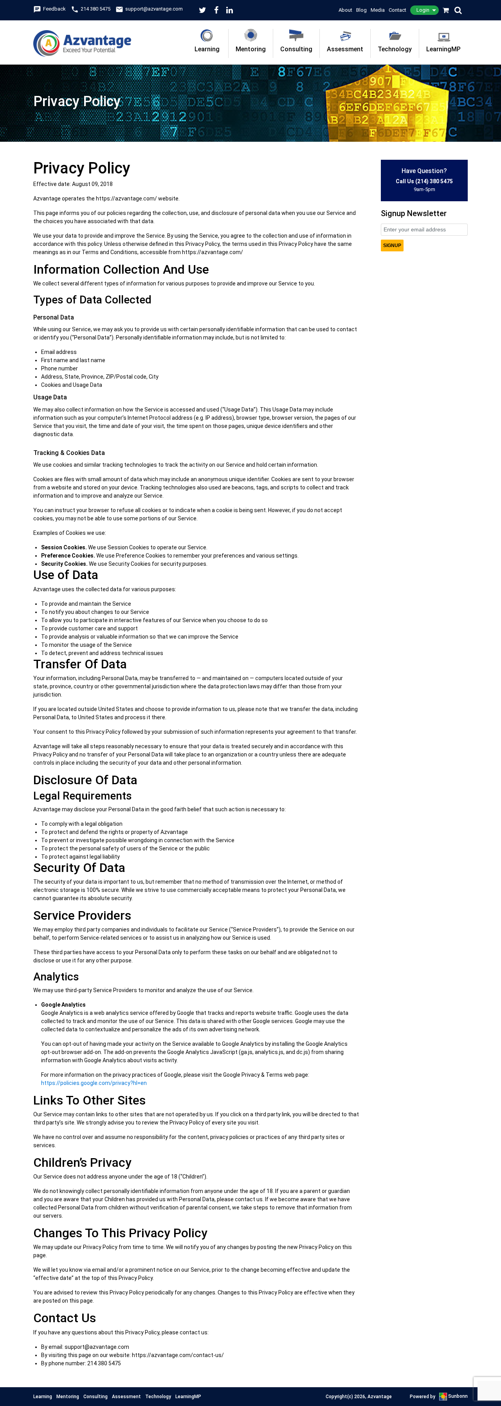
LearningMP (443, 49)
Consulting (296, 49)
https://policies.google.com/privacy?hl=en (94, 1083)
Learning (207, 49)
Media (378, 10)
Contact (397, 10)
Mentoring (251, 49)
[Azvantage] (82, 38)
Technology (395, 49)
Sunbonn (457, 1396)
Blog (361, 10)
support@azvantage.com (149, 9)
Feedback (49, 9)
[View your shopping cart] (446, 10)
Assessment (345, 49)
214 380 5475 (90, 9)
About (345, 10)
